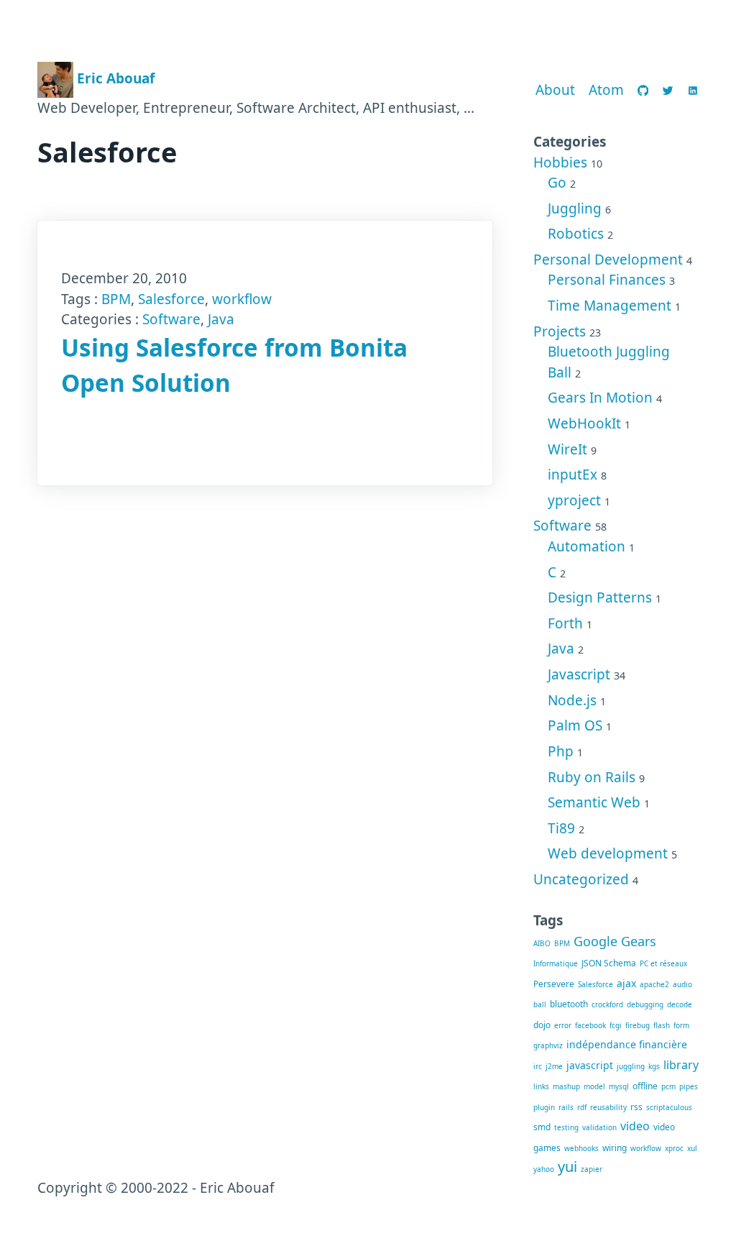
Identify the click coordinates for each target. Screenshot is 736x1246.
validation (599, 1127)
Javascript (579, 674)
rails (566, 1107)
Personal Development (608, 259)
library (681, 1065)
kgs (654, 1066)
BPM (116, 299)
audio (682, 984)
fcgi (616, 1025)
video (635, 1126)
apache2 (654, 984)
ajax (626, 983)
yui (567, 1166)
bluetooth (569, 1004)
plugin (544, 1107)
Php (561, 751)
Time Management (609, 305)
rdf (581, 1107)
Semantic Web (594, 802)
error (562, 1025)
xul (692, 1148)
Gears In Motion (600, 397)
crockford (607, 1004)
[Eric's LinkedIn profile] (693, 90)
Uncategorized (581, 879)
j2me (554, 1066)
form (681, 1025)
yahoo (543, 1169)
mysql (619, 1086)
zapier (591, 1169)
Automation (586, 546)
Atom (606, 90)
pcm (668, 1086)
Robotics (576, 233)
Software (171, 319)
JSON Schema (608, 963)
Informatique (555, 963)
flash (661, 1025)
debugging (645, 1004)
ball (539, 1004)
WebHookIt (584, 423)
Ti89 (561, 828)
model (594, 1086)
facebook (590, 1025)
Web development (608, 853)
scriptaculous (669, 1107)
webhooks (581, 1148)
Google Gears (615, 941)
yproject (574, 500)
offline (645, 1086)
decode (679, 1004)
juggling (631, 1066)
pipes (688, 1086)
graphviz (548, 1045)
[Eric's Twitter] (668, 90)
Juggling (575, 208)
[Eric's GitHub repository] (643, 90)
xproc (674, 1148)
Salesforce (171, 299)
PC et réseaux (663, 963)
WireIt (567, 449)
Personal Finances (607, 279)
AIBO (542, 943)
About (555, 90)
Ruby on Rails (591, 777)
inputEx (572, 474)
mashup (566, 1086)
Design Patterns (600, 597)
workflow (242, 299)
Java (221, 319)
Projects (559, 331)
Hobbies (560, 162)
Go (557, 182)
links (541, 1086)
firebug (637, 1025)
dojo (542, 1025)
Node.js (572, 700)
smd (542, 1127)
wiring (614, 1148)
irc (537, 1066)
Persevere (553, 984)
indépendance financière (626, 1044)
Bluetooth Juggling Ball (609, 362)
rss (636, 1107)
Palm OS (575, 725)
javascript (589, 1065)
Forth (565, 623)
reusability (608, 1107)
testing (566, 1127)
